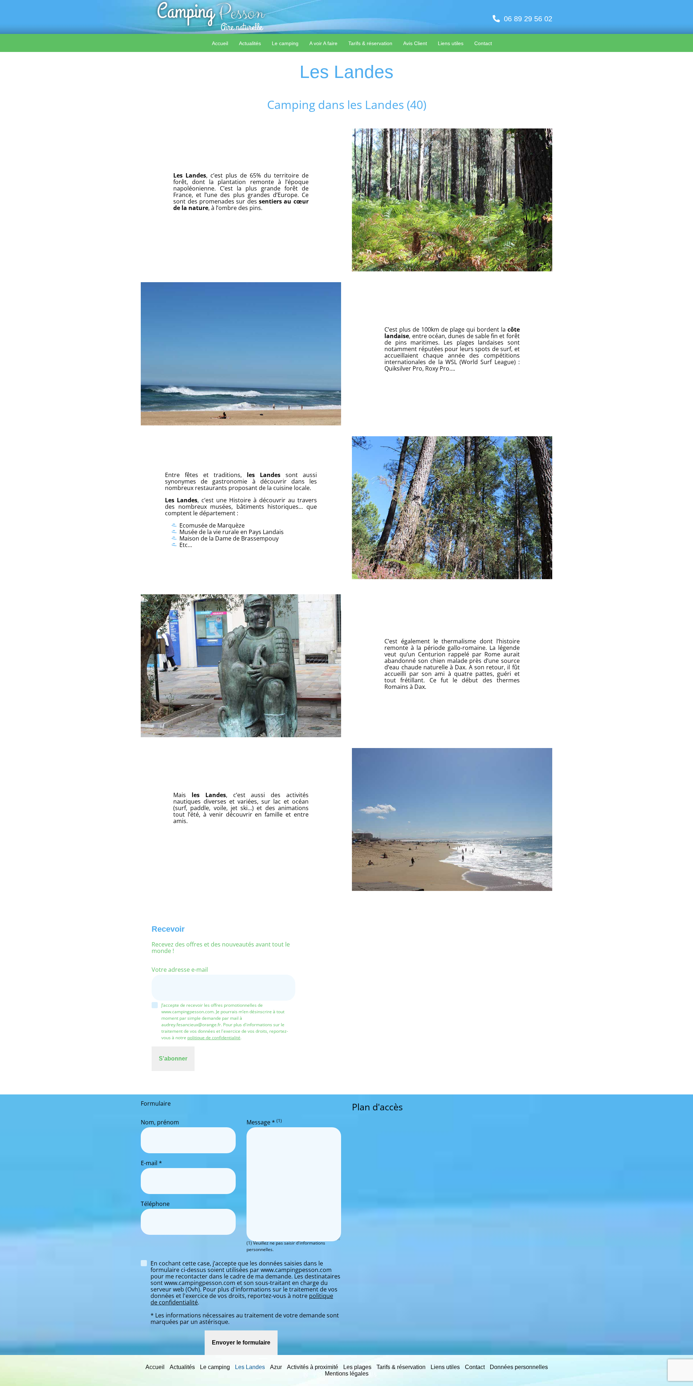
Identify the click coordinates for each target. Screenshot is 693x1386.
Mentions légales (347, 1373)
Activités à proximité (312, 1367)
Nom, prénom (160, 1122)
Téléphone (155, 1204)
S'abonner (173, 1058)
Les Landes (250, 1367)
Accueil (155, 1367)
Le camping (215, 1367)
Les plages (357, 1367)
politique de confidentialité (213, 1038)
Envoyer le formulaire (241, 1342)
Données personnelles (519, 1367)
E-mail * (151, 1163)
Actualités (182, 1367)
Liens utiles (445, 1367)
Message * (264, 1122)
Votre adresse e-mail (180, 970)
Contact (475, 1367)
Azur (276, 1367)
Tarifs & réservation (401, 1367)
